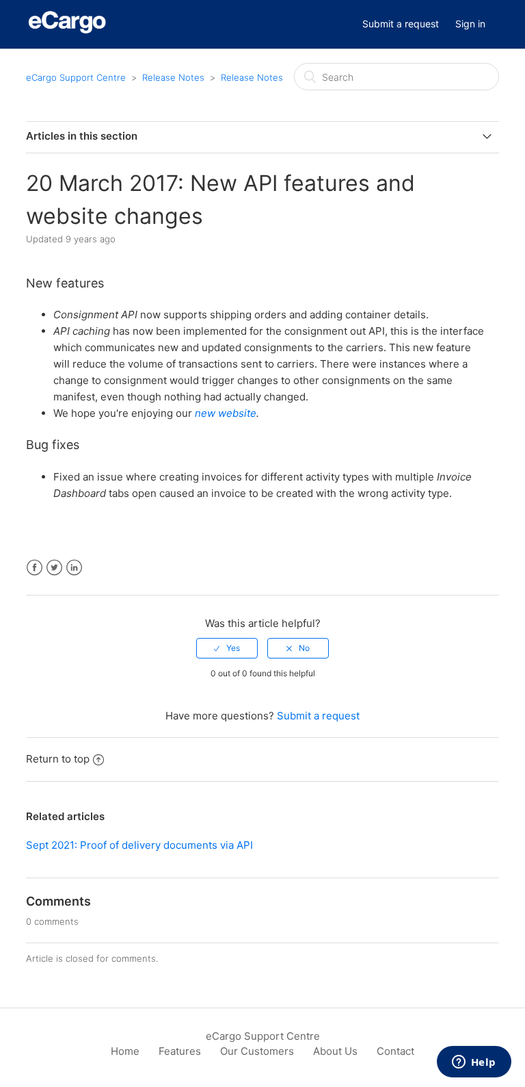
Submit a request (400, 23)
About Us (335, 1051)
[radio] (227, 648)
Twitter (54, 567)
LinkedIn (74, 567)
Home (125, 1051)
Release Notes (173, 77)
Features (180, 1051)
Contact (395, 1051)
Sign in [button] (470, 23)
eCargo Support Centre (76, 77)
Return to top (58, 758)
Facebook (34, 567)
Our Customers (257, 1051)
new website (225, 413)
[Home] (67, 31)
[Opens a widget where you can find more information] (473, 1063)
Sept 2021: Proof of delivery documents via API (139, 845)
